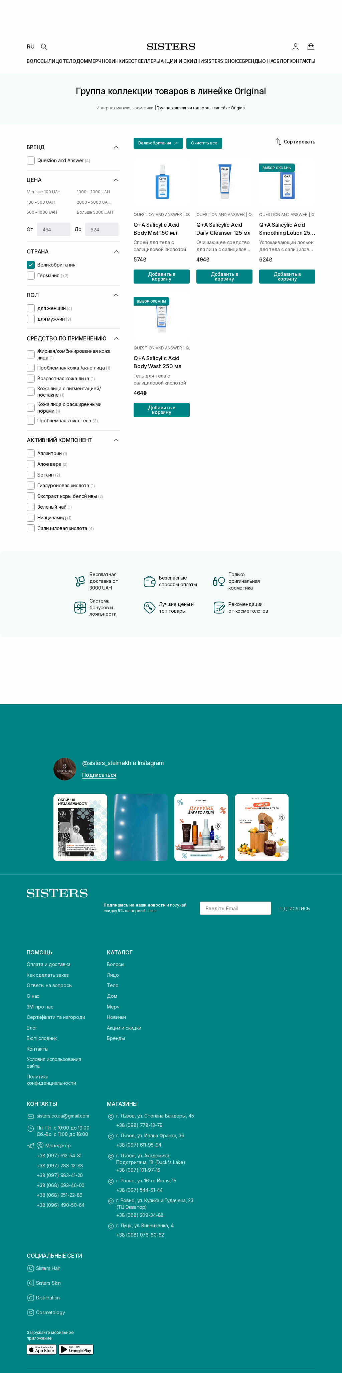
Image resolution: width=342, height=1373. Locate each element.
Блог (32, 1028)
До (77, 229)
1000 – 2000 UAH (93, 191)
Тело (112, 985)
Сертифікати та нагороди (56, 1017)
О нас (33, 996)
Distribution (48, 1297)
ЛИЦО (55, 61)
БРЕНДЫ (252, 61)
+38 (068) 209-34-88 (140, 1215)
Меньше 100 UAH (43, 191)
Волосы (115, 964)
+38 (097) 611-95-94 (138, 1145)
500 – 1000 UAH (42, 212)
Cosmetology (50, 1312)
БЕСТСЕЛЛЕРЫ (142, 61)
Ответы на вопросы (49, 985)
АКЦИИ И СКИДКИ (182, 61)
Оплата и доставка (48, 964)
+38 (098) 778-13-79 (139, 1125)
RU (31, 46)
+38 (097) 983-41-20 (60, 1175)
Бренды (116, 1038)
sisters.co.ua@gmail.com (63, 1116)
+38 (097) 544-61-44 (139, 1190)
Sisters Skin (48, 1283)
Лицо (113, 975)
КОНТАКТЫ (302, 61)
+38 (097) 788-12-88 (60, 1165)
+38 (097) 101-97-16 (138, 1170)
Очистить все (204, 142)
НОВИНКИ (113, 61)
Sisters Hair (48, 1268)
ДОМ (82, 61)
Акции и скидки (124, 1028)
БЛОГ (283, 61)
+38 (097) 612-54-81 (59, 1155)
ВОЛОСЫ (37, 61)
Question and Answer (158, 214)
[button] (158, 143)
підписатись (295, 908)
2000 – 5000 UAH (94, 202)
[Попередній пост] (64, 827)
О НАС (269, 61)
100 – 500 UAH (40, 202)
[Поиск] (43, 46)
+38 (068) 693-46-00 (60, 1185)
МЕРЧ (94, 61)
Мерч (113, 1007)
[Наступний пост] (277, 827)
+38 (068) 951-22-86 (59, 1195)
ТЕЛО (69, 61)
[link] (311, 46)
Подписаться (99, 774)
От (30, 229)
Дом (112, 996)
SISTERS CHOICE (223, 61)
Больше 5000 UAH (95, 212)
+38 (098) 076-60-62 (140, 1235)
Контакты (37, 1049)
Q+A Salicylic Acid (188, 214)
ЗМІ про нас (40, 1007)
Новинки (116, 1017)
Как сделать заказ (48, 975)
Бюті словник (42, 1038)
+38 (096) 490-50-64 (60, 1205)
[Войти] (295, 46)
